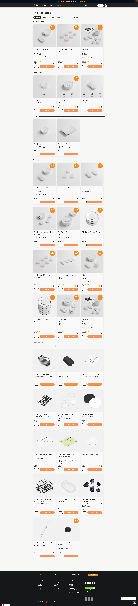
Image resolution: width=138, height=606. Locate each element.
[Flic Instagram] (88, 583)
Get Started (71, 584)
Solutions (51, 5)
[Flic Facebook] (86, 583)
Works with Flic (56, 582)
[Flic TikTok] (92, 583)
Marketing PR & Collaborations (59, 587)
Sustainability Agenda (73, 591)
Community (39, 584)
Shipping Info (71, 588)
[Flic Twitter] (90, 583)
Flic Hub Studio (56, 584)
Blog (38, 582)
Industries (59, 5)
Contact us (71, 582)
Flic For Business (56, 588)
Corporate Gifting (56, 589)
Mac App (55, 585)
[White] (52, 63)
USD (93, 5)
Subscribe (93, 574)
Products (44, 5)
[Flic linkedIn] (95, 583)
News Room (39, 588)
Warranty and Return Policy (74, 589)
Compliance (71, 585)
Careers (38, 587)
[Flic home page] (36, 5)
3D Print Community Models (43, 589)
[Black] (53, 63)
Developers (39, 585)
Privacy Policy (71, 587)
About (86, 5)
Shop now (82, 1)
